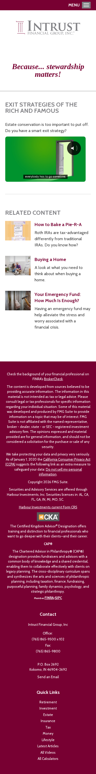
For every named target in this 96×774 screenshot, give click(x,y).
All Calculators (48, 759)
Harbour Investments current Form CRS (48, 507)
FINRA (49, 598)
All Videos (48, 752)
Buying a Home (50, 259)
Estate (48, 715)
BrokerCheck (53, 379)
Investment (48, 708)
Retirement (48, 702)
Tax (48, 727)
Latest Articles (48, 746)
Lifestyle (48, 740)
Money (48, 733)
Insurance (48, 721)
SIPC (58, 598)
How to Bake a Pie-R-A (58, 224)
